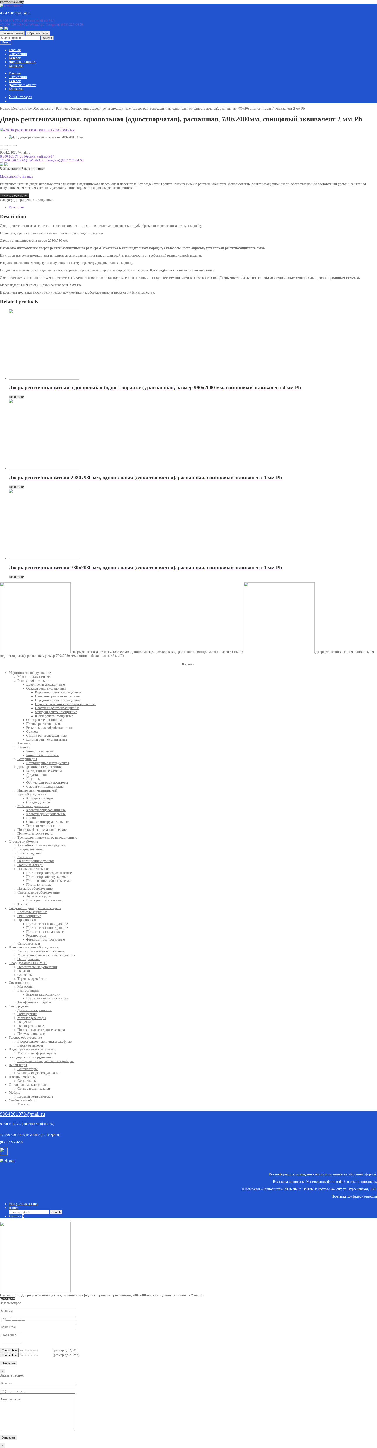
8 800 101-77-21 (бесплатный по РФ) (27, 156)
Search (47, 37)
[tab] (193, 207)
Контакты (16, 66)
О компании (18, 54)
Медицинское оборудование (32, 108)
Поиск (13, 1208)
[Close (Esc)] (1, 145)
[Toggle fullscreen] (10, 145)
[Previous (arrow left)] (1, 149)
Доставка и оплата (22, 62)
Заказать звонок (12, 33)
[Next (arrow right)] (6, 149)
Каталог (15, 58)
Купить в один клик (14, 195)
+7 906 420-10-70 (30, 24)
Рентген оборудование (72, 108)
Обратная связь (37, 33)
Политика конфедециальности (354, 1196)
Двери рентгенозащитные (111, 108)
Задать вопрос (11, 168)
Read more (16, 397)
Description (17, 207)
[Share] (6, 145)
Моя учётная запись (23, 1204)
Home (4, 108)
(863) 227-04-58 (72, 24)
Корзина (16, 1216)
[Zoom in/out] (15, 145)
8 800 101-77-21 (27, 20)
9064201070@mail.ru (22, 1114)
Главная (15, 50)
